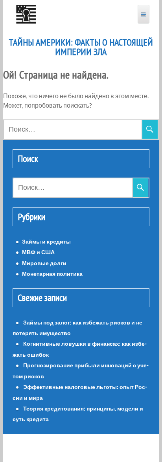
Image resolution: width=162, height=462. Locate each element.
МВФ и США (38, 252)
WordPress (58, 447)
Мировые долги (44, 263)
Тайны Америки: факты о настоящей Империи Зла (81, 47)
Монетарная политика (52, 273)
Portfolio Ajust (98, 447)
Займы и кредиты (46, 241)
